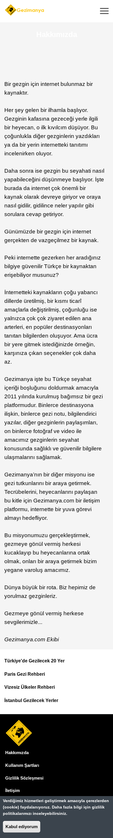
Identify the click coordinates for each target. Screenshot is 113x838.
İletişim (12, 790)
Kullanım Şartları (22, 765)
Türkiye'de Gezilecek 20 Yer (34, 660)
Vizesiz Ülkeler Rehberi (29, 687)
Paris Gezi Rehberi (24, 674)
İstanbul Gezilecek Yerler (31, 700)
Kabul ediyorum (22, 826)
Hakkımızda (17, 752)
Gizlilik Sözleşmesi (24, 778)
